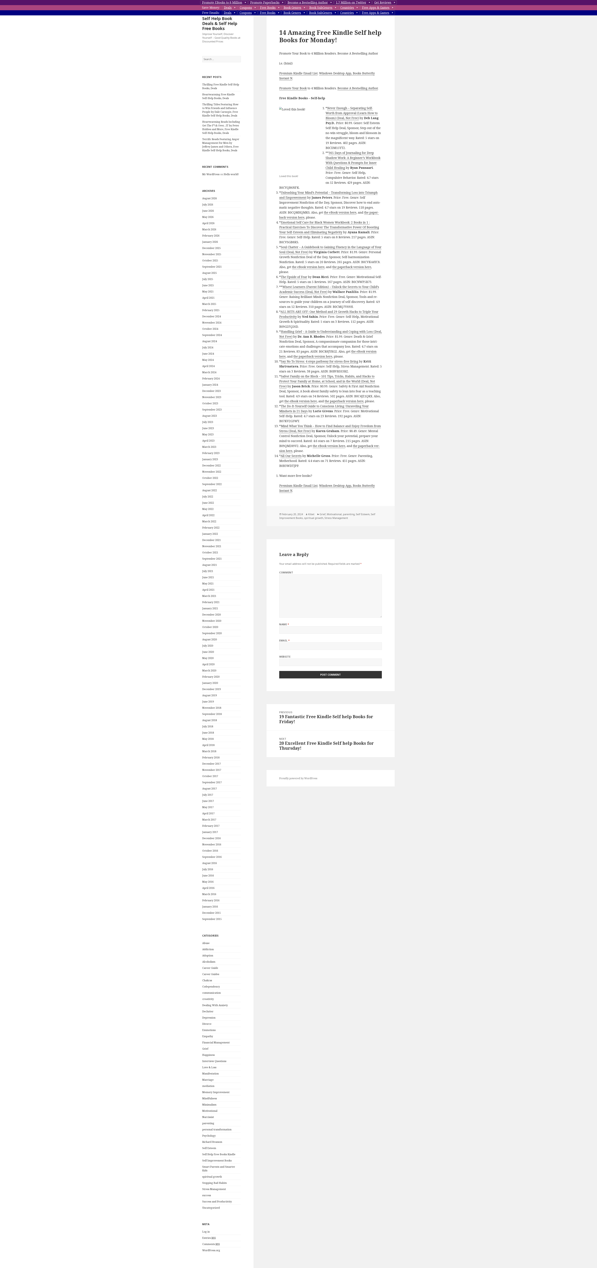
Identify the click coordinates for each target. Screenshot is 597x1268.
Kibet (311, 514)
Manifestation (210, 1073)
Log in (206, 1231)
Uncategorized (211, 1207)
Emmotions (209, 1030)
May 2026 (208, 217)
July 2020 (207, 645)
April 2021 (208, 589)
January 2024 (210, 384)
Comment (286, 572)
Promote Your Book (293, 88)
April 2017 (208, 813)
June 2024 (208, 353)
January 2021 (210, 608)
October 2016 (210, 850)
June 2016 (208, 875)
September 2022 (212, 484)
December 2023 (211, 391)
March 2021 (209, 596)
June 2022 (208, 502)
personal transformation (216, 1129)
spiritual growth (212, 1176)
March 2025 (209, 304)
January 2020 (210, 683)
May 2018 (208, 739)
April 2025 (208, 297)
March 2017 (209, 819)
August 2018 (209, 720)
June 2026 (208, 210)
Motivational (209, 1111)
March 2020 (209, 670)
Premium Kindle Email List (298, 73)
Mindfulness (209, 1098)
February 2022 (211, 527)
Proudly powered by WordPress (298, 778)
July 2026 (207, 204)
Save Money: (211, 8)
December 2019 (211, 689)
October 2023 (210, 403)
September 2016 (212, 857)
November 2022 (211, 471)
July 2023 (207, 422)
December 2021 (211, 540)
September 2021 (212, 558)
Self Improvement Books (217, 1160)
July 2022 (207, 496)
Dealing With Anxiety (215, 1005)
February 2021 (211, 602)
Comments (211, 1244)
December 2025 (211, 248)
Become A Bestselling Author (357, 88)
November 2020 (211, 621)
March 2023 (209, 447)
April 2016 (208, 888)
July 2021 (207, 571)
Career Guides (210, 974)
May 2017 (208, 807)
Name (284, 624)
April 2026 (208, 223)
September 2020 (212, 633)
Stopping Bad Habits (214, 1183)
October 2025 (210, 260)
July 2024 (207, 347)
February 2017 (211, 826)
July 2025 (207, 279)
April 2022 (208, 515)
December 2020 (211, 614)
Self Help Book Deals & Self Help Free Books (219, 23)
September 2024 (212, 335)
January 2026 (210, 242)
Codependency (211, 986)
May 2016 (208, 881)
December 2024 (211, 316)
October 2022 (210, 478)
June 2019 (208, 701)
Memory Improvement (215, 1092)
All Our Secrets (291, 456)
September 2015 (212, 919)
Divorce (206, 1024)
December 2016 (211, 838)
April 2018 (208, 745)
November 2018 (211, 707)
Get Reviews (382, 2)
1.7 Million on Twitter (351, 2)
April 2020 (208, 664)
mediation (208, 1086)
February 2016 (211, 900)
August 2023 (209, 415)
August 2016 (209, 863)
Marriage (208, 1079)
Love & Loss (209, 1067)
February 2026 (211, 235)
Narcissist (208, 1117)
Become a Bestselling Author (307, 2)
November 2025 (211, 254)
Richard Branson (212, 1142)
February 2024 (211, 378)
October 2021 (210, 552)
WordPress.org (211, 1250)
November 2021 (211, 546)
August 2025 (209, 273)
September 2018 (212, 714)
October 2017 (210, 776)
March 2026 (209, 229)
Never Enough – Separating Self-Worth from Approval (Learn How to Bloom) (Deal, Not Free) (352, 113)
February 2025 (211, 310)
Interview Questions (214, 1061)
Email (284, 640)
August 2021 (209, 565)
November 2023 (211, 397)
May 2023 (208, 434)
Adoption (207, 955)
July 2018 (207, 726)
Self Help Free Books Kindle (218, 1154)
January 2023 (210, 459)
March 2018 (209, 751)
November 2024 (211, 322)
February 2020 (211, 676)
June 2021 (208, 577)
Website (284, 656)
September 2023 (212, 409)
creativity (208, 999)
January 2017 (210, 832)
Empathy (207, 1036)
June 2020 (208, 652)
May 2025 (208, 291)
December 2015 (211, 913)
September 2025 (212, 266)
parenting (208, 1123)
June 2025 (208, 285)
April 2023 (208, 440)
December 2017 (211, 763)
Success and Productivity (217, 1201)
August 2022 (209, 490)
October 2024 (210, 329)
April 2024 (208, 366)
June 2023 (208, 428)
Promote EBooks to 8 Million (222, 2)
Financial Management (216, 1042)
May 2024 (208, 360)
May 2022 (208, 509)
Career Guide (210, 968)
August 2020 (209, 639)
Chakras (207, 980)
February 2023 (211, 453)
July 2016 (207, 869)
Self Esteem (209, 1148)
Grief (205, 1048)
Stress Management (214, 1189)
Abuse (206, 943)
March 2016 (209, 894)
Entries (209, 1238)
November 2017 (211, 770)
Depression (208, 1017)
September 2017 (212, 782)
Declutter (207, 1011)
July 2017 (207, 794)
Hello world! (231, 174)
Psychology (209, 1135)
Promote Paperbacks (265, 2)
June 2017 (208, 801)
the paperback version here (351, 267)
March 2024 (209, 372)
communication (211, 992)
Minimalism (209, 1104)
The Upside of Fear (294, 277)
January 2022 (210, 534)
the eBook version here (340, 212)
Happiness (208, 1055)
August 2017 (209, 788)
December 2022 (211, 465)
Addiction (208, 949)
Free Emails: (211, 13)
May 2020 (208, 658)
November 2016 (211, 844)
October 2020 (210, 627)
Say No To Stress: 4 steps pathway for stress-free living (319, 361)
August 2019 (209, 695)
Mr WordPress (211, 174)
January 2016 (210, 906)
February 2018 (211, 757)
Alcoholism (208, 961)
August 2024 (209, 341)
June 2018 (208, 732)
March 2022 (209, 521)
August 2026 (209, 198)
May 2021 (208, 583)
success (206, 1195)
